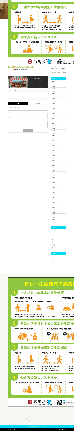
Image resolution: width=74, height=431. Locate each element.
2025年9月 (53, 86)
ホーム (26, 410)
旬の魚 (53, 241)
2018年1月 (53, 219)
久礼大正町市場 (64, 429)
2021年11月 (53, 140)
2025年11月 (53, 83)
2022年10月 (53, 125)
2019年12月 (53, 167)
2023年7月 (53, 108)
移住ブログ (53, 245)
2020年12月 (53, 150)
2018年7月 (53, 207)
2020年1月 (53, 165)
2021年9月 (53, 145)
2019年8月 (53, 177)
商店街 (53, 239)
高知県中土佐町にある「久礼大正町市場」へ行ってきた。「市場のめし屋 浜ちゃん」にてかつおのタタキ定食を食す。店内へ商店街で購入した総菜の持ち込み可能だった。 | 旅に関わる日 (58, 71)
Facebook (10, 429)
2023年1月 (53, 118)
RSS (14, 429)
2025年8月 (53, 88)
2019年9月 (53, 175)
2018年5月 (53, 212)
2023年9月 (53, 103)
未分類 (53, 243)
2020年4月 (53, 160)
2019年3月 (53, 187)
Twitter (9, 429)
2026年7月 (53, 81)
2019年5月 (53, 182)
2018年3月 (53, 214)
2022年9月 (53, 128)
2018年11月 (53, 197)
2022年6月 (53, 133)
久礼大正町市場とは (28, 420)
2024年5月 (53, 96)
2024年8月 (53, 91)
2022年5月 (53, 135)
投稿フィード (52, 258)
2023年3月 (53, 113)
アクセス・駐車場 (44, 410)
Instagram (12, 429)
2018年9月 (53, 202)
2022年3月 (53, 138)
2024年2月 (53, 98)
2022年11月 (53, 123)
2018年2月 (53, 217)
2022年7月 (53, 130)
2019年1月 (53, 192)
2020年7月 (53, 155)
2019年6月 (53, 180)
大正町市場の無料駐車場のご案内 (55, 68)
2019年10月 (53, 172)
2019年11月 (53, 170)
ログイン (52, 256)
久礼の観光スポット (54, 237)
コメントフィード (53, 260)
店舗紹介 (26, 413)
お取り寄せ (53, 230)
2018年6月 (53, 209)
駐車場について (54, 247)
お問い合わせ (27, 418)
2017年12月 (53, 222)
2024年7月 (53, 93)
